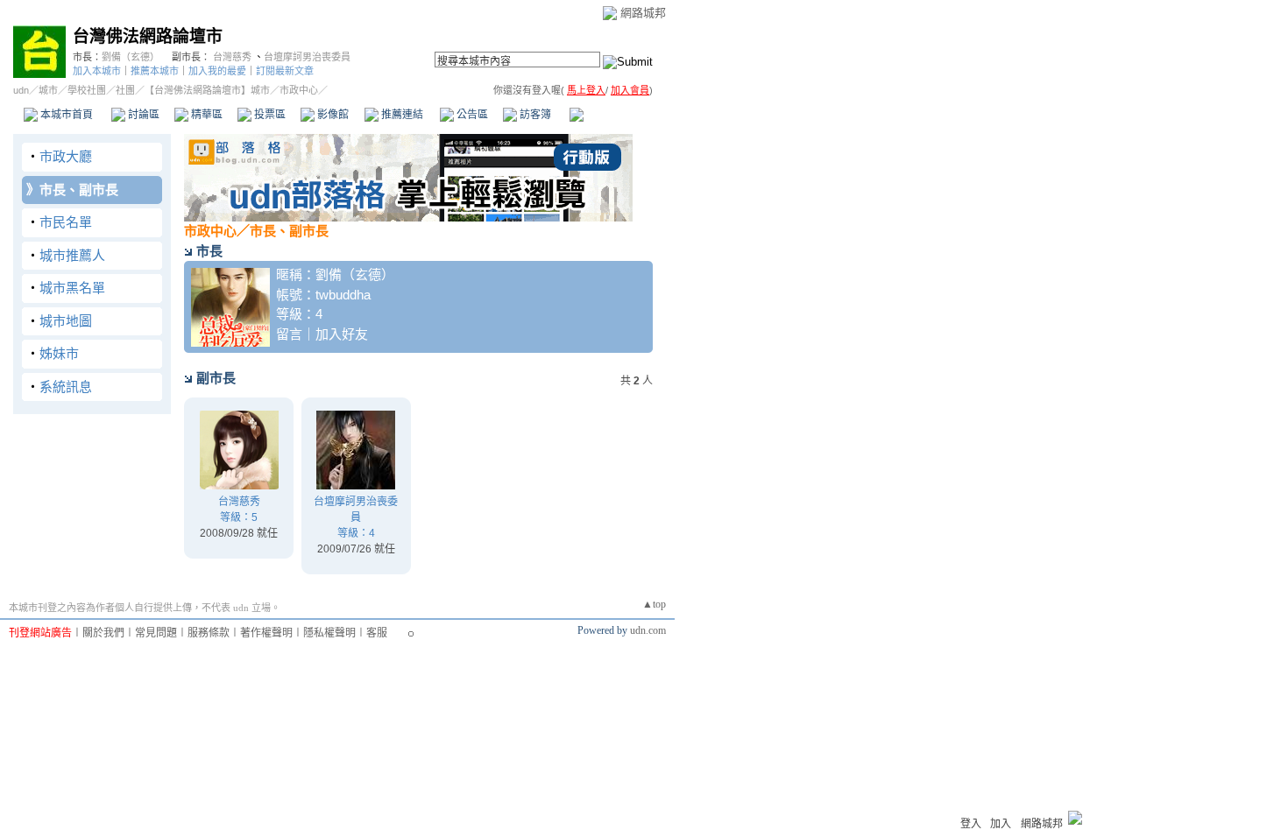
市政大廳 (65, 156)
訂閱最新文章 (285, 71)
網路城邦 (643, 12)
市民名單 (65, 222)
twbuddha (343, 294)
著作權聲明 (266, 633)
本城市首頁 (65, 115)
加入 (1000, 824)
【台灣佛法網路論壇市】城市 (207, 90)
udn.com (648, 630)
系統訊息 (65, 386)
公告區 (471, 115)
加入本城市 (97, 71)
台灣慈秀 (232, 57)
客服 (376, 633)
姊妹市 (59, 353)
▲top (654, 604)
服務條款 (209, 633)
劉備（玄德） (130, 57)
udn (21, 90)
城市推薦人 (72, 255)
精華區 (205, 115)
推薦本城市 (155, 71)
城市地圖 (65, 320)
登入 (970, 824)
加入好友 (341, 334)
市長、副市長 (78, 189)
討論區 (142, 115)
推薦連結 (401, 115)
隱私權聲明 (329, 633)
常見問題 (156, 633)
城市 (48, 90)
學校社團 (86, 90)
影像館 (332, 115)
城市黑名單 (72, 287)
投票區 (268, 115)
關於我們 (103, 633)
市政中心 (612, 115)
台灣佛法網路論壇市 (148, 36)
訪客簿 (534, 115)
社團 (125, 90)
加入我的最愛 (217, 71)
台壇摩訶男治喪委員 (307, 57)
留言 (289, 334)
